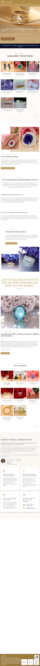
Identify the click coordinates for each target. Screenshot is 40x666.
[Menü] (38, 655)
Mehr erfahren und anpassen (36, 662)
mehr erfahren (5, 353)
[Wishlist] (34, 1)
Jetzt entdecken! (7, 39)
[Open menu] (39, 2)
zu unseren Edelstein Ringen (7, 168)
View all (36, 116)
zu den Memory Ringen (11, 243)
